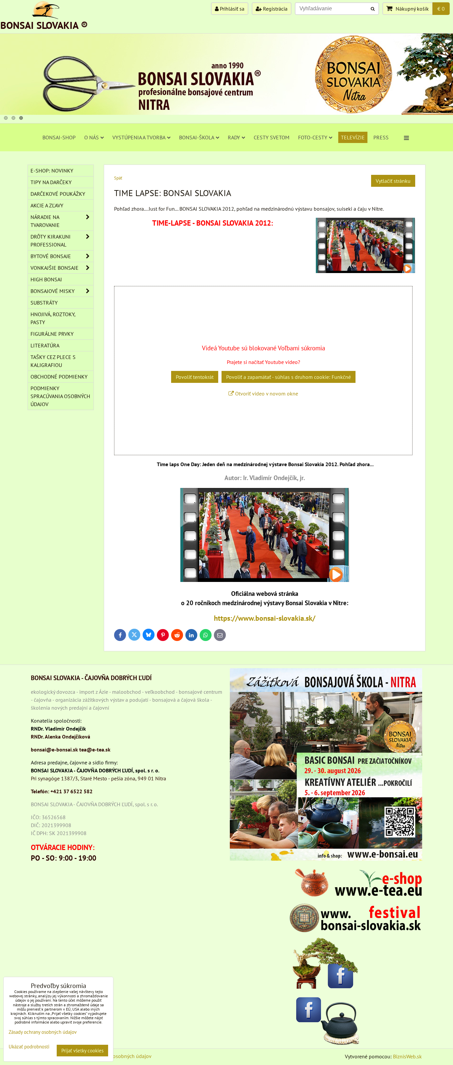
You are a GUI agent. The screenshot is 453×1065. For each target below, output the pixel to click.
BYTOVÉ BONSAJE (51, 256)
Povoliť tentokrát (195, 377)
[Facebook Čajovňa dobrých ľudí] (326, 1019)
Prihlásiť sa (231, 8)
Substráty (44, 302)
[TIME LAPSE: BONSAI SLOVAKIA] (264, 580)
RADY (234, 137)
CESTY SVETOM (272, 137)
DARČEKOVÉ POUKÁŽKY (58, 193)
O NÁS (91, 137)
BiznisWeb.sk (407, 1056)
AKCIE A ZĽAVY (47, 205)
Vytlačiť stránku (393, 181)
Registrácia (275, 8)
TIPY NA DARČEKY (51, 182)
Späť (118, 178)
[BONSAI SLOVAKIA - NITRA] (226, 112)
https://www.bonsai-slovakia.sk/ (264, 618)
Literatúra (45, 345)
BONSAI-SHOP (59, 137)
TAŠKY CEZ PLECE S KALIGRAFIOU (53, 361)
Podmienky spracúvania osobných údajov (60, 396)
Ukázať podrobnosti (29, 1047)
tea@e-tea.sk (94, 749)
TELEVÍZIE (353, 137)
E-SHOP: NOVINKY (52, 170)
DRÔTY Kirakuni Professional (51, 240)
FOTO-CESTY (312, 137)
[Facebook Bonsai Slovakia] (326, 963)
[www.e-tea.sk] (356, 894)
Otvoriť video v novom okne (266, 393)
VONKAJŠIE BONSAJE (55, 267)
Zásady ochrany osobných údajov (114, 1056)
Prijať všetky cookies (82, 1050)
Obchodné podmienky (59, 376)
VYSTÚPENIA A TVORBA (138, 137)
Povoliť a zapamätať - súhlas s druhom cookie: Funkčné (288, 377)
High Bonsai (46, 279)
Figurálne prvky (52, 333)
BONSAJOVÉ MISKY (53, 291)
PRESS (381, 137)
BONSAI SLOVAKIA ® (44, 25)
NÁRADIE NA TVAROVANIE (45, 221)
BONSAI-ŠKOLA (196, 137)
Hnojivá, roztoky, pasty (53, 318)
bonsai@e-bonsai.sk (54, 749)
